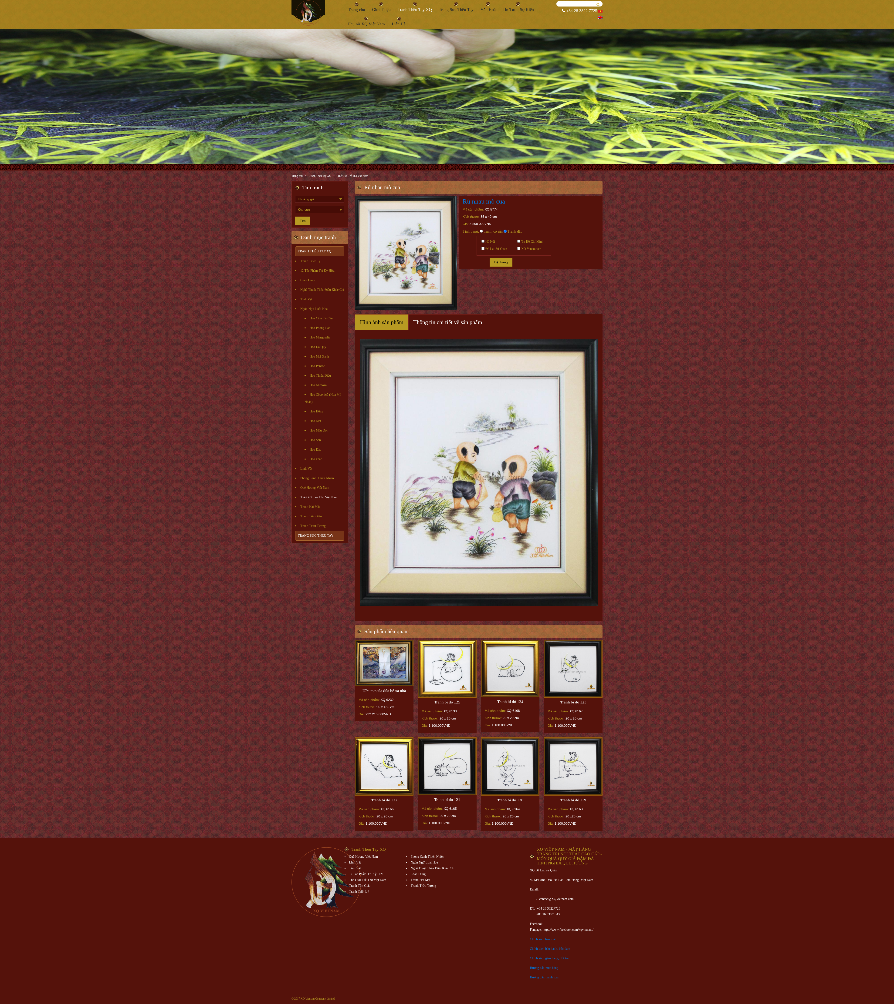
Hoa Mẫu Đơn (319, 430)
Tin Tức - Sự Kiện (518, 9)
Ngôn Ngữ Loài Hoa (314, 309)
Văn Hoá (488, 9)
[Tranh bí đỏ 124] (510, 668)
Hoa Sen (315, 440)
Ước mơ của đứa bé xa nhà (384, 691)
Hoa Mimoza (318, 385)
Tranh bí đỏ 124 (510, 701)
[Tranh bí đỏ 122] (384, 766)
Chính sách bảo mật (543, 939)
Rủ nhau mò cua (484, 201)
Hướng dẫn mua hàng (544, 968)
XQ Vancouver (530, 249)
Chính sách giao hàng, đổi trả (549, 958)
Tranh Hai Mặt (310, 507)
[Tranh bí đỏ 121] (447, 766)
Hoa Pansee (317, 366)
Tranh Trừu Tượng (313, 526)
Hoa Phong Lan (320, 328)
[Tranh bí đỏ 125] (447, 669)
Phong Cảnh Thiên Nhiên (317, 478)
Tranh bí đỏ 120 (510, 800)
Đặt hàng (501, 262)
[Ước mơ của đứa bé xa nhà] (384, 663)
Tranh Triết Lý (310, 261)
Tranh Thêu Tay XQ (415, 9)
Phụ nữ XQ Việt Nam (366, 24)
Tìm (303, 221)
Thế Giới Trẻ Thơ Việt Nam (353, 175)
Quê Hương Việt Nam (314, 487)
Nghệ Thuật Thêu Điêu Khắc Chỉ (322, 289)
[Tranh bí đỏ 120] (510, 766)
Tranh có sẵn (493, 231)
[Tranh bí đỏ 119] (573, 766)
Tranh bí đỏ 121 (447, 799)
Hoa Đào (315, 449)
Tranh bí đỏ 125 (447, 702)
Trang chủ (356, 9)
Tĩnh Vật (306, 299)
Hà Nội (489, 241)
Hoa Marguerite (320, 337)
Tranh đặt (514, 231)
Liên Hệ (399, 24)
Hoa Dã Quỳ (318, 347)
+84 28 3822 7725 (581, 10)
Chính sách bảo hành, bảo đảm (550, 948)
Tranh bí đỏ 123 (573, 702)
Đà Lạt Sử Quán (495, 249)
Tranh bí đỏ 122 (384, 800)
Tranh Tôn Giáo (311, 516)
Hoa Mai (315, 421)
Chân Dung (307, 280)
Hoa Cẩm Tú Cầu (321, 318)
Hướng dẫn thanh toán (544, 977)
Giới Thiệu (381, 9)
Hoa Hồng (316, 411)
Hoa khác (316, 459)
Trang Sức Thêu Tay (456, 9)
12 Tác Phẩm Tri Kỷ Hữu (317, 270)
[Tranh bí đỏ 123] (573, 669)
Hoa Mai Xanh (319, 356)
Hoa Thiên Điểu (320, 375)
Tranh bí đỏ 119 (573, 800)
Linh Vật (306, 468)
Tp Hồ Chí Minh (531, 241)
